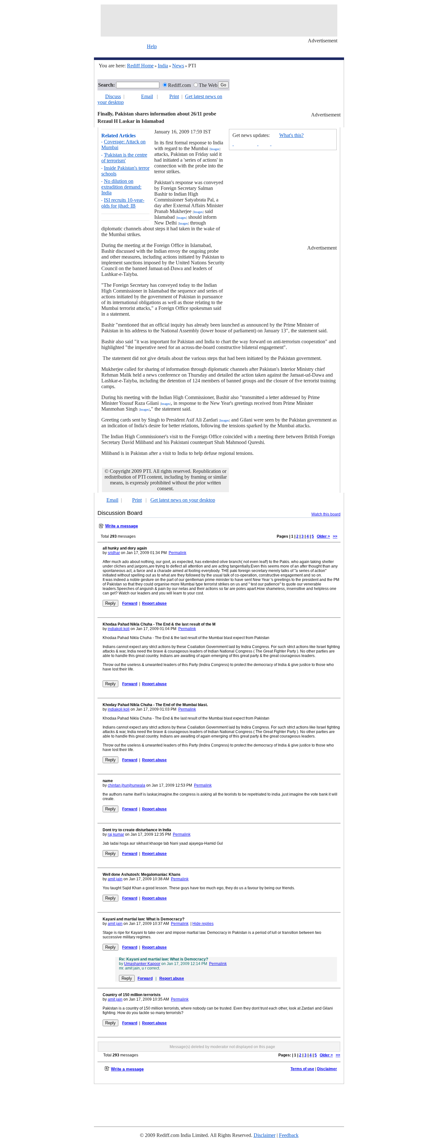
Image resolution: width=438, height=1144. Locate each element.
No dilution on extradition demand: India (121, 186)
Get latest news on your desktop (182, 500)
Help (152, 46)
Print (174, 96)
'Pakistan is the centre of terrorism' (124, 157)
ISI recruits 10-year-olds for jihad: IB (122, 203)
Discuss (113, 96)
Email (147, 96)
